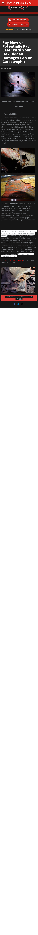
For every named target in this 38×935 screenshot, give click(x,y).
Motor (3, 260)
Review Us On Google (19, 20)
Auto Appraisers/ (16, 260)
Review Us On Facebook (19, 24)
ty (9, 260)
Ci (7, 260)
